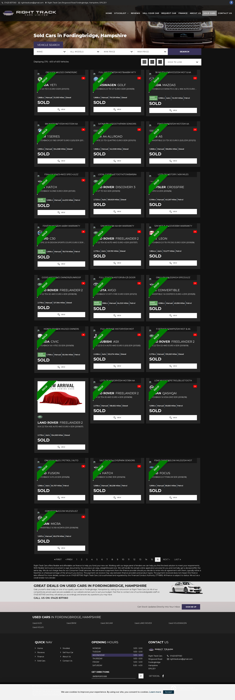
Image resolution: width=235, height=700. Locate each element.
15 (152, 559)
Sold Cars (209, 13)
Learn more (155, 692)
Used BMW (71, 623)
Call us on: (51, 597)
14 (146, 559)
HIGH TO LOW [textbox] (175, 62)
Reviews (135, 13)
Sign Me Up (191, 607)
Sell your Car (151, 13)
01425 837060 (10, 3)
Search (184, 51)
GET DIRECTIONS (100, 672)
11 (128, 559)
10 (123, 559)
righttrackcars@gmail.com (32, 3)
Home (109, 13)
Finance (183, 13)
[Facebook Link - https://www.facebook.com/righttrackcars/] (231, 2)
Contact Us (225, 13)
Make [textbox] (40, 52)
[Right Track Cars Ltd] (29, 13)
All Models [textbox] (77, 52)
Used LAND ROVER (143, 623)
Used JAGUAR (106, 623)
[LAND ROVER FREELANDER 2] (61, 397)
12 (134, 559)
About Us (195, 13)
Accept (168, 692)
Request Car (168, 13)
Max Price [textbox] (143, 52)
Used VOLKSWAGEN (178, 623)
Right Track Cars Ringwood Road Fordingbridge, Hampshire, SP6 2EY (77, 3)
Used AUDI (37, 623)
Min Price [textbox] (109, 52)
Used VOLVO (38, 627)
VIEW (63, 109)
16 (158, 559)
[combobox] (50, 51)
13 (140, 559)
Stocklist (120, 13)
